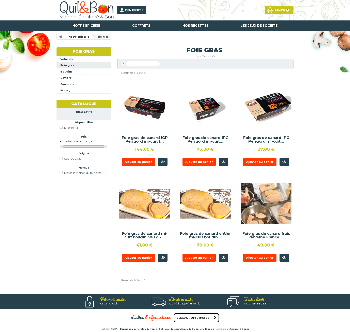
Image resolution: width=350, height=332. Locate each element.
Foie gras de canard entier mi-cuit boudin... (205, 235)
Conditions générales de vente (138, 329)
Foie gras (67, 65)
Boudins (66, 71)
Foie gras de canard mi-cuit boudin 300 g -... (145, 235)
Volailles (66, 59)
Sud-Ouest (73, 158)
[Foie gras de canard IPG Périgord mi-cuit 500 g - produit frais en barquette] (205, 108)
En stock (71, 127)
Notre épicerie (86, 26)
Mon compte (134, 10)
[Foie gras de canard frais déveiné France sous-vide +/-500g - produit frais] (266, 203)
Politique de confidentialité (175, 329)
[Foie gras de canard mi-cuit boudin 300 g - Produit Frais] (144, 203)
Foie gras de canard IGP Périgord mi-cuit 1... (145, 139)
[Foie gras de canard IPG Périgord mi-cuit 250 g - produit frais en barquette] (266, 108)
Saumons (67, 84)
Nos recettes (195, 26)
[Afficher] (163, 162)
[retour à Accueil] (61, 36)
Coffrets (141, 26)
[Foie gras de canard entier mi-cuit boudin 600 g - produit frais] (205, 203)
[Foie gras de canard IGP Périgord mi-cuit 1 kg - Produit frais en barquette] (144, 108)
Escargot (67, 90)
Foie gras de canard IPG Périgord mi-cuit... (205, 139)
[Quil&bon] (87, 10)
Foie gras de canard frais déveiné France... (266, 235)
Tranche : (66, 141)
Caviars (65, 77)
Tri (123, 63)
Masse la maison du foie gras (84, 172)
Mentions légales (203, 329)
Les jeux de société (259, 26)
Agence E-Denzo (239, 329)
